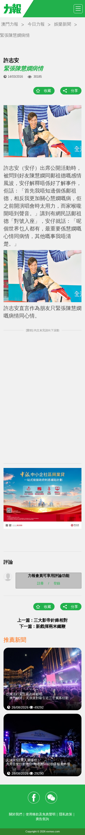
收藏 (47, 91)
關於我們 (15, 814)
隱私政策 (65, 814)
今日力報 (36, 24)
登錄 (57, 583)
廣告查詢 (42, 819)
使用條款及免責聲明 (40, 814)
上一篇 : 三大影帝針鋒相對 (42, 620)
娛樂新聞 (62, 24)
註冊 (40, 583)
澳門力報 (9, 24)
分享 (74, 91)
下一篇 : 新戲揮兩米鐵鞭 (42, 626)
